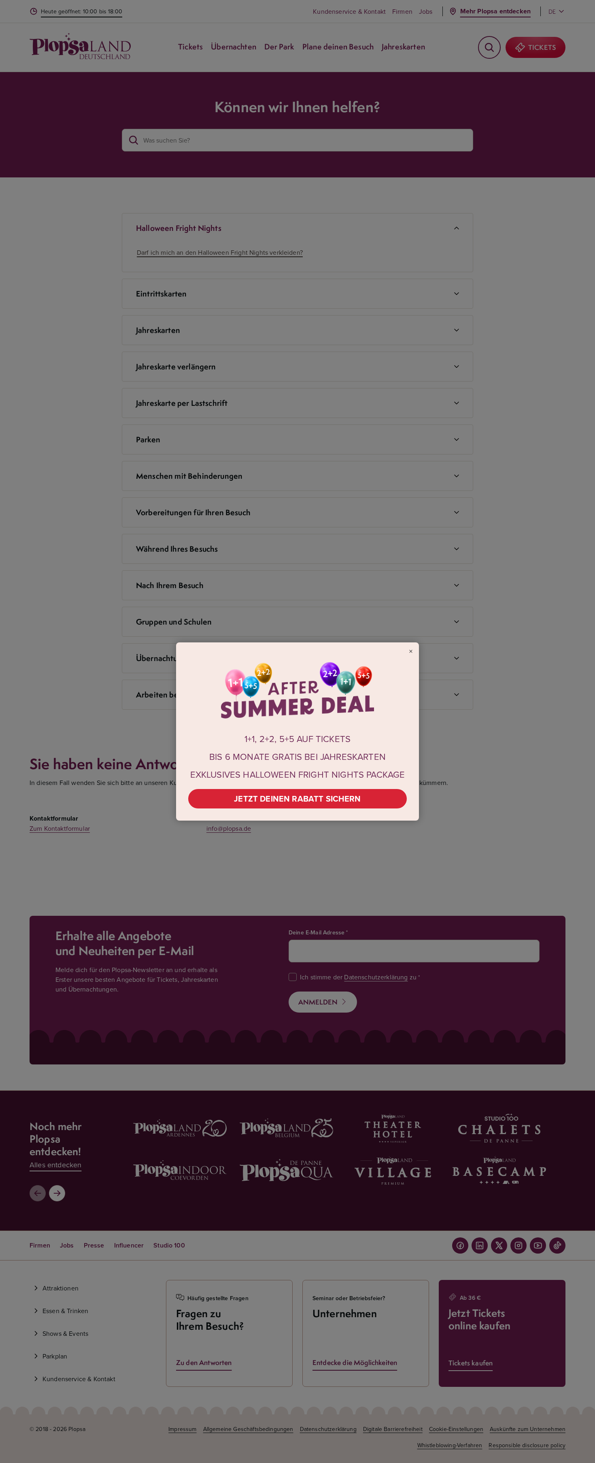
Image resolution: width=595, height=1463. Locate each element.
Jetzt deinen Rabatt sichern (297, 798)
